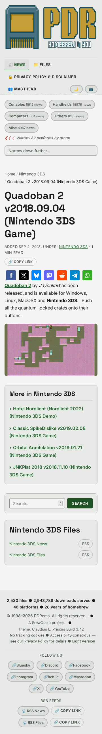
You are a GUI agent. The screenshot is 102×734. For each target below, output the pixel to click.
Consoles (25, 104)
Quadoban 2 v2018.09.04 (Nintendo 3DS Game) (40, 214)
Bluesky (21, 665)
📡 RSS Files (33, 722)
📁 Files (42, 64)
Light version (83, 641)
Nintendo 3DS (32, 173)
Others (69, 116)
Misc (21, 128)
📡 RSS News (33, 711)
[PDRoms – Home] (51, 27)
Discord (49, 665)
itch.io (51, 677)
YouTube (60, 688)
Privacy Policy (36, 641)
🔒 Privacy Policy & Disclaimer (42, 76)
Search (80, 503)
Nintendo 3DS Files (27, 554)
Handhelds (72, 104)
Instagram (22, 677)
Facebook (79, 665)
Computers (26, 116)
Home (10, 173)
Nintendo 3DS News (28, 543)
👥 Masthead (22, 89)
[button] (11, 275)
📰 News (17, 64)
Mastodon (80, 677)
